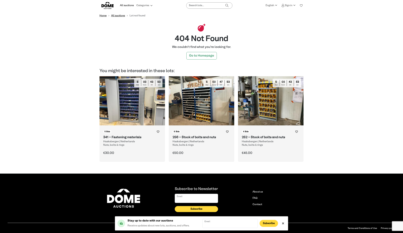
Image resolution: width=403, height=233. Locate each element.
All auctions (127, 5)
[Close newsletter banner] (283, 223)
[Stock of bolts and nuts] (201, 119)
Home (103, 16)
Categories (142, 5)
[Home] (109, 5)
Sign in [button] (288, 5)
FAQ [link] (255, 198)
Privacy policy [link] (388, 228)
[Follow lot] (158, 132)
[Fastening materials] (132, 119)
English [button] (270, 5)
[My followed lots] (301, 5)
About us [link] (258, 192)
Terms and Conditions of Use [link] (362, 228)
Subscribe (269, 223)
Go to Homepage (201, 55)
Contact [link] (257, 204)
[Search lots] (227, 6)
